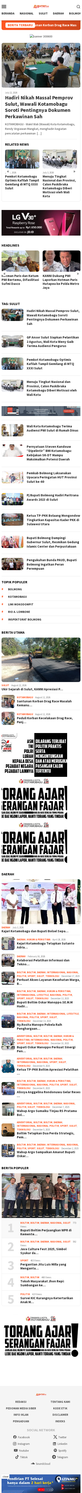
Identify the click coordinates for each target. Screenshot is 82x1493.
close (5, 1476)
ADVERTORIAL (24, 1036)
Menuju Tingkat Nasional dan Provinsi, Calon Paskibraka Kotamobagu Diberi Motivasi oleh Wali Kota (21, 186)
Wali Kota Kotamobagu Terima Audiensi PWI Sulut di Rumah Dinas (60, 180)
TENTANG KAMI (60, 1402)
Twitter (62, 1437)
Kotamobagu (17, 597)
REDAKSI (20, 1402)
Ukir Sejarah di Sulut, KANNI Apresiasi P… (32, 689)
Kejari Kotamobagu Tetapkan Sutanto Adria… (45, 945)
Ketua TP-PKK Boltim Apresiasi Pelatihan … (47, 1071)
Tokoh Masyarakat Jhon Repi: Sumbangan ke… (42, 1283)
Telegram (62, 1457)
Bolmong (15, 589)
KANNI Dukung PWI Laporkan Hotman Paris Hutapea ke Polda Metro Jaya (20, 282)
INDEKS (60, 1421)
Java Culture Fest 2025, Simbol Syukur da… (43, 1251)
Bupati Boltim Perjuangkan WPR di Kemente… (46, 1232)
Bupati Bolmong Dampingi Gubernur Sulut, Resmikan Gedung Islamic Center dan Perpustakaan (53, 542)
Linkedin (62, 1444)
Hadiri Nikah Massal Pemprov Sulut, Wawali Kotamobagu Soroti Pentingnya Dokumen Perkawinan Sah (39, 107)
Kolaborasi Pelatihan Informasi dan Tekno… (43, 962)
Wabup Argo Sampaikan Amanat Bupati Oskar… (46, 1154)
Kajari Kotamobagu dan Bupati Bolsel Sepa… (35, 931)
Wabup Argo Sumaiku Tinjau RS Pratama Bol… (47, 1113)
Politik (21, 976)
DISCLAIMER (60, 1415)
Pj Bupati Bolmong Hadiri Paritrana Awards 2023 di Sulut (53, 497)
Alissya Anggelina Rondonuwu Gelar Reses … (48, 1094)
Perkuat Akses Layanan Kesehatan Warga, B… (48, 982)
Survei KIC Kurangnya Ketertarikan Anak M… (46, 1300)
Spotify (62, 1450)
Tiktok (24, 1457)
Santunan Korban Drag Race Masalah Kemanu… (44, 703)
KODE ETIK (60, 1408)
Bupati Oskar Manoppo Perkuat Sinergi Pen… (46, 1049)
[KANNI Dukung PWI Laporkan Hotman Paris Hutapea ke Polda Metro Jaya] (20, 261)
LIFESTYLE (43, 994)
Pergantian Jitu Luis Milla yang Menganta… (43, 1266)
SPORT (32, 976)
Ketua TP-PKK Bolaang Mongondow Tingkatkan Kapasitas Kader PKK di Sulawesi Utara (53, 519)
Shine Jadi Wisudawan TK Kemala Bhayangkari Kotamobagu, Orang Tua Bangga (61, 282)
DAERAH (6, 927)
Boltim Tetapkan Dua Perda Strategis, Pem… (45, 1135)
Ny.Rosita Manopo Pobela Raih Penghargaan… (39, 1027)
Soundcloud (43, 1464)
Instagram (24, 1444)
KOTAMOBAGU (25, 697)
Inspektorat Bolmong (24, 619)
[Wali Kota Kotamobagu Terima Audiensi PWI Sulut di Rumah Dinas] (60, 159)
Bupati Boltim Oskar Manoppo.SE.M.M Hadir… (45, 1004)
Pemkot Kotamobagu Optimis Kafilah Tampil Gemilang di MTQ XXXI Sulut (50, 364)
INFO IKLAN (21, 1415)
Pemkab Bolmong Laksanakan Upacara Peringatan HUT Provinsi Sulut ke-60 (52, 477)
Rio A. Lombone (19, 612)
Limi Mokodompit (20, 604)
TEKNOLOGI (52, 976)
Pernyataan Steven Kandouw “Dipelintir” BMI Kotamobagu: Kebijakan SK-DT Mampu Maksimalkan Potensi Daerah (49, 453)
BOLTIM (21, 972)
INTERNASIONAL (56, 972)
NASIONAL (72, 972)
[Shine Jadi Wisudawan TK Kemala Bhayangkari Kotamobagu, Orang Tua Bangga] (61, 261)
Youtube (24, 1450)
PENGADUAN (21, 1421)
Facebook (24, 1437)
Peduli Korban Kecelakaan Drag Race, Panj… (45, 720)
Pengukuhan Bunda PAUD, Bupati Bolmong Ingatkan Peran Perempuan (52, 564)
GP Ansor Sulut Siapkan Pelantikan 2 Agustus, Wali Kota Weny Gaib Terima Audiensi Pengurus (53, 341)
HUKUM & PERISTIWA (38, 939)
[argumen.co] (41, 6)
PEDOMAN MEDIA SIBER (21, 1408)
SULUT (5, 685)
